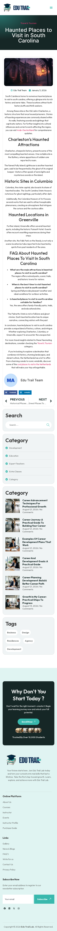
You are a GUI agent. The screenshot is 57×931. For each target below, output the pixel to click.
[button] (51, 7)
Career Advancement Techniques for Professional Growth (34, 503)
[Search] (48, 425)
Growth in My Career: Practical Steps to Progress (34, 600)
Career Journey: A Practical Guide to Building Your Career (34, 522)
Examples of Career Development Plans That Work (36, 542)
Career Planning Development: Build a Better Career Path (34, 580)
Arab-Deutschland (25, 130)
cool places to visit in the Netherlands (34, 364)
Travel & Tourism (28, 23)
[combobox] (24, 425)
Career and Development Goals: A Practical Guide (35, 561)
